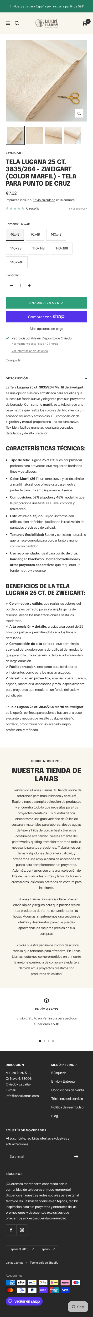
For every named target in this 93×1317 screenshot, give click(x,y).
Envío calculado (44, 200)
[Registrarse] (76, 1156)
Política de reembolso (67, 1107)
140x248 (16, 262)
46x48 (15, 234)
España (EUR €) (19, 1249)
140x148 (38, 248)
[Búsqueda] (17, 23)
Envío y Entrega (63, 1081)
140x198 (62, 248)
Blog (54, 1116)
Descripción (17, 378)
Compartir (13, 360)
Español (45, 1249)
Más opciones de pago (46, 328)
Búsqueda (58, 1073)
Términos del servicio (67, 1098)
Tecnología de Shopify (44, 1262)
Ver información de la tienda (29, 351)
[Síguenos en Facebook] (11, 1229)
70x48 (35, 234)
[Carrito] (84, 23)
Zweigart (14, 153)
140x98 (15, 248)
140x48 (56, 234)
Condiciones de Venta (67, 1090)
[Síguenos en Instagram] (21, 1229)
